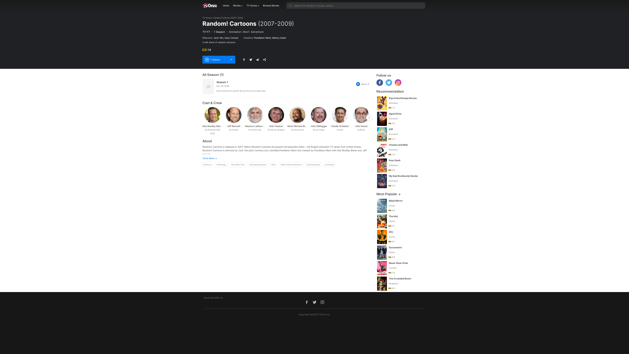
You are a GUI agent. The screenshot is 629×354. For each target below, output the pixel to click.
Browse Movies (271, 5)
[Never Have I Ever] (382, 268)
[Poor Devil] (382, 165)
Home (226, 5)
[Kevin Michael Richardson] (297, 115)
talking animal (313, 164)
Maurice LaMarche (255, 126)
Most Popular (386, 194)
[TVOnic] (209, 6)
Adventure (257, 31)
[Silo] (382, 237)
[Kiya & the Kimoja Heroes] (382, 103)
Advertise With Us (213, 297)
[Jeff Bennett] (234, 115)
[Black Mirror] (382, 206)
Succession (395, 247)
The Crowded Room (400, 278)
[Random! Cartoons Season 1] (208, 86)
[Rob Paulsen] (276, 115)
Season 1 (222, 82)
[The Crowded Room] (382, 283)
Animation (235, 31)
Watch (364, 84)
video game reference (291, 164)
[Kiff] (382, 134)
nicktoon (207, 164)
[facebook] (379, 85)
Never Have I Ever (398, 263)
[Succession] (382, 252)
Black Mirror (396, 200)
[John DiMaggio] (319, 115)
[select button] (231, 60)
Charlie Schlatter (340, 126)
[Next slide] (369, 117)
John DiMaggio (319, 126)
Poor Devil (394, 160)
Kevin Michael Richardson (297, 126)
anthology (221, 164)
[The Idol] (382, 221)
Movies (237, 5)
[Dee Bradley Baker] (212, 115)
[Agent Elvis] (382, 119)
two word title (237, 164)
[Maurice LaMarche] (255, 115)
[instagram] (398, 85)
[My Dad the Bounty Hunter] (382, 181)
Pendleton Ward (262, 37)
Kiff (391, 129)
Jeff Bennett (233, 126)
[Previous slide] (205, 117)
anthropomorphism (258, 164)
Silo (391, 231)
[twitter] (389, 85)
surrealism (329, 164)
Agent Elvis (395, 113)
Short (246, 31)
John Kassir (361, 126)
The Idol (393, 216)
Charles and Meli (398, 144)
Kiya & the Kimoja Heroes (403, 98)
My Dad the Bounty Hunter (403, 176)
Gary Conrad (231, 37)
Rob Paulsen (276, 126)
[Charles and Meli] (382, 150)
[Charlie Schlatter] (340, 115)
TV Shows (252, 5)
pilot (273, 164)
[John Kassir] (361, 115)
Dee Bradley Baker (212, 126)
